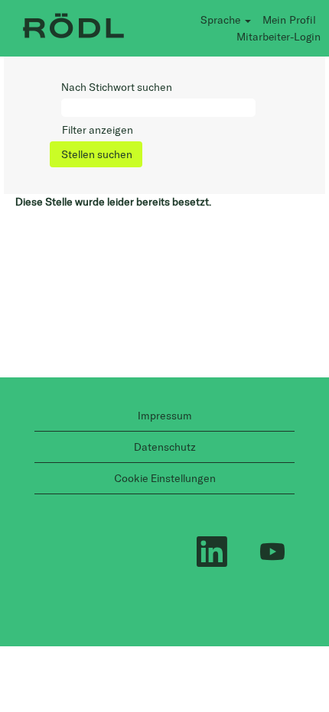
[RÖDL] (73, 28)
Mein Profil (289, 19)
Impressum (165, 415)
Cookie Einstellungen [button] (165, 478)
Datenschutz (165, 447)
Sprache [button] (221, 19)
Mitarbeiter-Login (278, 36)
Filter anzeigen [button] (97, 130)
